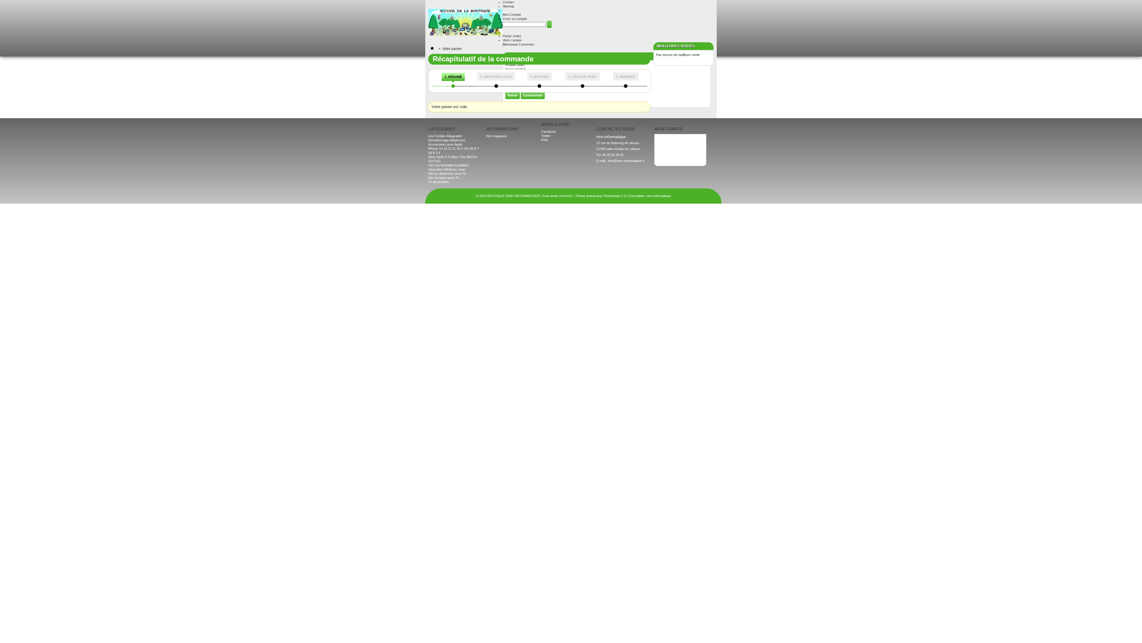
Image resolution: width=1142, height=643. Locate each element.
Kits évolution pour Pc (443, 178)
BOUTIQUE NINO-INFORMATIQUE (513, 196)
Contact (508, 2)
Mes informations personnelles (679, 151)
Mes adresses (667, 147)
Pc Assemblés (438, 182)
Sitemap (508, 6)
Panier (512, 36)
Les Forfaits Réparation (445, 136)
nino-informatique (658, 196)
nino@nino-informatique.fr (626, 161)
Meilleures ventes (676, 46)
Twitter (546, 136)
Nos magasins (496, 136)
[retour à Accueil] (432, 49)
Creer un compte (515, 19)
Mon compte (668, 129)
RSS (544, 140)
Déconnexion (666, 155)
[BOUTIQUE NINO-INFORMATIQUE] (465, 23)
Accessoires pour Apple (445, 144)
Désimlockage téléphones (446, 140)
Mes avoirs (665, 143)
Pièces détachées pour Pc (447, 173)
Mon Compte (512, 14)
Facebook (548, 131)
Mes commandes (669, 139)
